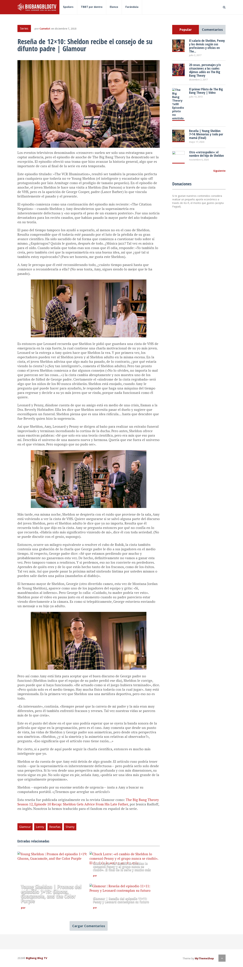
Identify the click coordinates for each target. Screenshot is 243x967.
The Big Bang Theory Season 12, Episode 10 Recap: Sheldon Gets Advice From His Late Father (88, 801)
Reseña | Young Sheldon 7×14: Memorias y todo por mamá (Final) (206, 134)
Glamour (25, 827)
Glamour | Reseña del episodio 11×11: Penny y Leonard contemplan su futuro (121, 900)
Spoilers (68, 7)
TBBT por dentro (91, 7)
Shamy (70, 827)
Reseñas (54, 827)
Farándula (131, 7)
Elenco (114, 7)
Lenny (40, 827)
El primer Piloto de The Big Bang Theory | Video (206, 91)
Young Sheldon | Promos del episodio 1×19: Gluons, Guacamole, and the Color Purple (51, 893)
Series (24, 28)
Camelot (44, 28)
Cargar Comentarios (88, 926)
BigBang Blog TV (36, 958)
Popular (185, 29)
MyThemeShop (204, 958)
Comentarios (212, 29)
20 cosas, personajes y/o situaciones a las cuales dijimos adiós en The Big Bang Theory (205, 70)
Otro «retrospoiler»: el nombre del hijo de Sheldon (206, 154)
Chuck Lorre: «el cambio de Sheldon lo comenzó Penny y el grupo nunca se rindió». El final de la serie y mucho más (122, 866)
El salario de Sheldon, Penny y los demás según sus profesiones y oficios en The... (207, 45)
